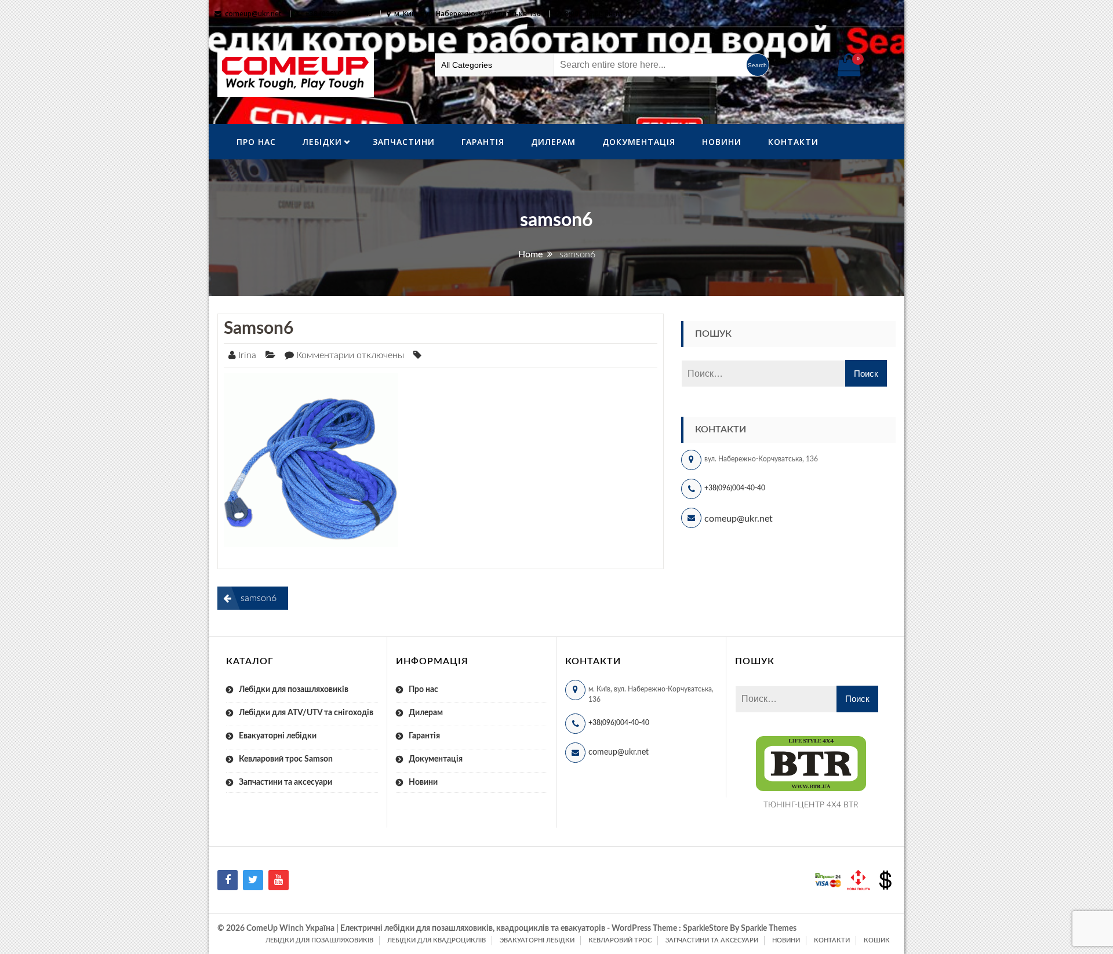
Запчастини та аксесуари (285, 782)
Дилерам (553, 141)
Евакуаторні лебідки (278, 736)
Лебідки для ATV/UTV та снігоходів (306, 713)
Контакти (793, 141)
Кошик (877, 940)
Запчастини (404, 141)
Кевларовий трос (620, 940)
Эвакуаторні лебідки (537, 940)
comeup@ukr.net (253, 14)
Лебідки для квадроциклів (436, 940)
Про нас (256, 141)
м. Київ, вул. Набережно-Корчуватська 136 (467, 14)
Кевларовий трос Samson (286, 759)
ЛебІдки (322, 141)
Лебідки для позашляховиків (293, 690)
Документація (638, 141)
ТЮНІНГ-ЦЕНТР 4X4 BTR (811, 805)
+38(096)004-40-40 (734, 488)
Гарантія (482, 141)
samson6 (258, 328)
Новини (721, 141)
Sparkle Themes (768, 928)
